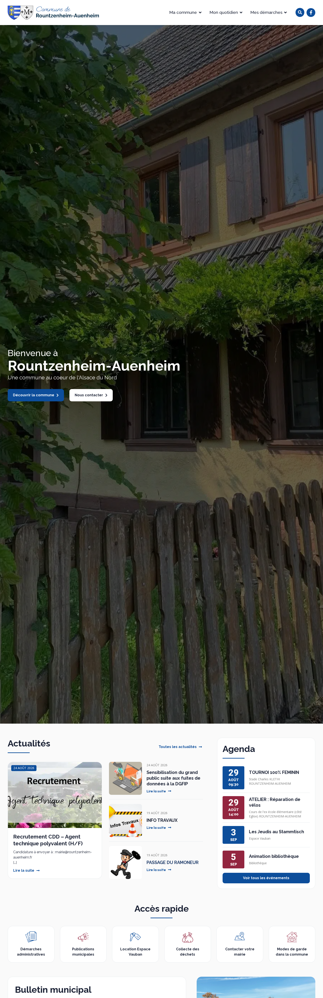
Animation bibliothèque (274, 856)
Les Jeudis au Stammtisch (276, 831)
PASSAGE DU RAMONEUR (173, 862)
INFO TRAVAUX (162, 820)
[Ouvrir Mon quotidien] (241, 12)
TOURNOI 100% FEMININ (274, 772)
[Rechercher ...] (300, 12)
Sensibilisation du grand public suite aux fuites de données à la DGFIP (173, 778)
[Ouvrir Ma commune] (200, 12)
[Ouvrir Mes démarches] (285, 12)
